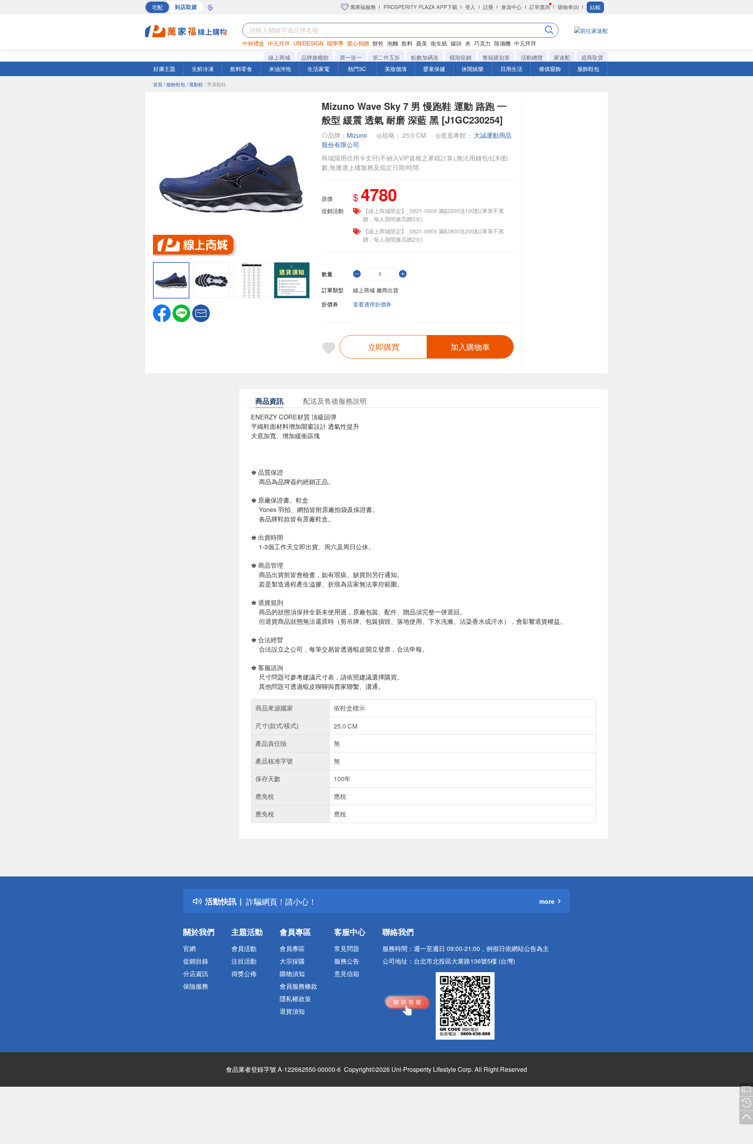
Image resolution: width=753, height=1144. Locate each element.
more (547, 901)
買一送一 (351, 57)
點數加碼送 (424, 57)
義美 (421, 43)
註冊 (488, 7)
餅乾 (378, 43)
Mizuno (357, 135)
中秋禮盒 (253, 43)
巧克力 (482, 43)
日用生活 (511, 69)
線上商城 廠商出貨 (375, 290)
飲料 (407, 43)
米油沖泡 (280, 69)
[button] (201, 312)
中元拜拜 (279, 43)
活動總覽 (532, 57)
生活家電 (318, 69)
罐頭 (456, 43)
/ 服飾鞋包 (174, 84)
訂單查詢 (539, 7)
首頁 (157, 84)
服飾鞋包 (588, 69)
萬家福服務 (362, 7)
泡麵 (392, 43)
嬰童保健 (434, 69)
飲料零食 (241, 69)
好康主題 (164, 69)
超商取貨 (592, 57)
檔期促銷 (460, 57)
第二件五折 (386, 57)
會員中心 (511, 7)
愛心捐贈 (358, 43)
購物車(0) (568, 7)
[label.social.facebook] (162, 312)
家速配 (562, 57)
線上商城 (279, 57)
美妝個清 (396, 69)
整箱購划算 (496, 57)
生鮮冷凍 (203, 69)
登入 (470, 7)
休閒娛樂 (473, 69)
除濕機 (502, 43)
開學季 (335, 43)
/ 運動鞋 (195, 84)
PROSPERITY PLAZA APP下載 (420, 7)
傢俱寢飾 (550, 69)
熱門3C (357, 69)
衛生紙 (439, 43)
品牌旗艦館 (315, 57)
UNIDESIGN (308, 43)
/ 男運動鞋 (215, 84)
